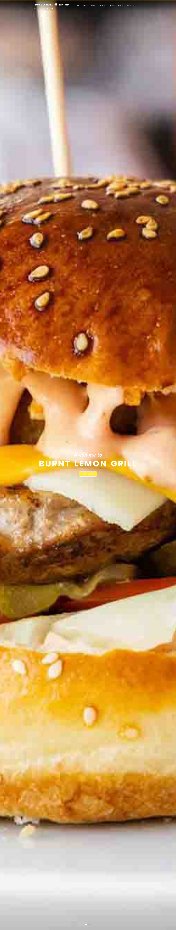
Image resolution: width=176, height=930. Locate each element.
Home (77, 5)
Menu (93, 5)
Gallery (102, 5)
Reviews (112, 5)
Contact (121, 5)
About (85, 5)
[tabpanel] (88, 465)
